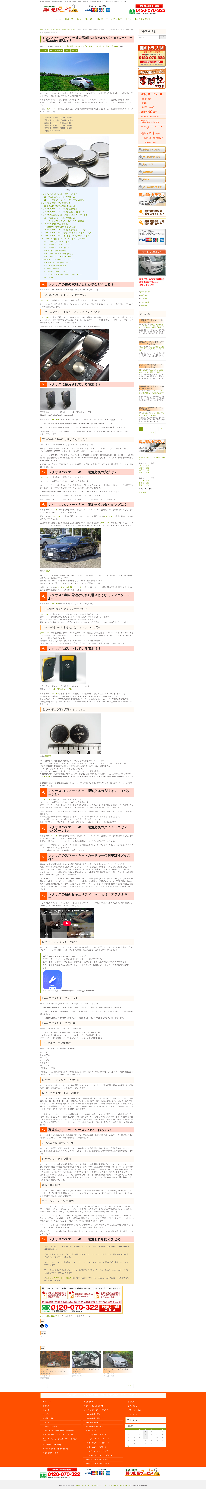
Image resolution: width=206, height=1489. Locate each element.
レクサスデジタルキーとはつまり (58, 254)
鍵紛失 (155, 349)
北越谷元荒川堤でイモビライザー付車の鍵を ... (151, 321)
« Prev (44, 1386)
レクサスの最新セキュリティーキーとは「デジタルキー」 (64, 239)
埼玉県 (154, 326)
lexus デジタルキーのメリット (57, 245)
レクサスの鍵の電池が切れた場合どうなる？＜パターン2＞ (64, 215)
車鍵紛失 (148, 327)
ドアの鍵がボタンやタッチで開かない (60, 197)
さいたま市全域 (145, 292)
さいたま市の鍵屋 (67, 46)
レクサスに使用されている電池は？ (55, 203)
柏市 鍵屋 (142, 492)
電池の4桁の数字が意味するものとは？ (60, 206)
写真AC (48, 571)
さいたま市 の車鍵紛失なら (51, 1316)
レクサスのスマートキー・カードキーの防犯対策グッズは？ (65, 236)
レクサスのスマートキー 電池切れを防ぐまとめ (61, 274)
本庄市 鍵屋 (144, 470)
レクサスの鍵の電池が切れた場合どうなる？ (59, 194)
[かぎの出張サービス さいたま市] (60, 12)
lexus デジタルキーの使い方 (56, 248)
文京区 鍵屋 (144, 480)
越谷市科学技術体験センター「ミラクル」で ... (151, 366)
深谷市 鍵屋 (144, 468)
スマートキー (52, 109)
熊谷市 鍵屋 (144, 465)
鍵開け (159, 349)
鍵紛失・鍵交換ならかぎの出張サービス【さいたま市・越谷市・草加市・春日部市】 (104, 1485)
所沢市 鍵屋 (144, 472)
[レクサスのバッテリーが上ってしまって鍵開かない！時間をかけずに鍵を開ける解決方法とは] (55, 1359)
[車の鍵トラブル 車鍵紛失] (152, 452)
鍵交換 (102, 46)
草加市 (158, 413)
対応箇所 (155, 347)
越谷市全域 (143, 295)
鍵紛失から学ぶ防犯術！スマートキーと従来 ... (151, 343)
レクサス (67, 51)
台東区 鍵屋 (144, 483)
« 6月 (127, 1446)
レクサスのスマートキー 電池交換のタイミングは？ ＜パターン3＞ (69, 233)
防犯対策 (109, 46)
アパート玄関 (154, 346)
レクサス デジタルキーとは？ (57, 242)
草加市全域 (143, 299)
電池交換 (74, 51)
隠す (71, 189)
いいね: (48, 277)
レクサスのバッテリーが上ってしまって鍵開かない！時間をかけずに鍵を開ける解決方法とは (54, 1371)
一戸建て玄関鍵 (148, 347)
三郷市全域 (143, 306)
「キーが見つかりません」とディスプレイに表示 (64, 200)
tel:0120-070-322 (126, 1)
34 (161, 429)
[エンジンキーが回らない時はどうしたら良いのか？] (86, 1359)
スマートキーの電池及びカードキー (69, 587)
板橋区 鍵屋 (144, 485)
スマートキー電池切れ (56, 51)
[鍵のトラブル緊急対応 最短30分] (152, 66)
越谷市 (158, 326)
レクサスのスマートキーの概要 (58, 256)
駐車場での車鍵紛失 (157, 327)
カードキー (44, 51)
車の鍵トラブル (81, 46)
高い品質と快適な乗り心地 (56, 262)
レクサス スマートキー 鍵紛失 (59, 1278)
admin (116, 46)
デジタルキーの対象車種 (55, 251)
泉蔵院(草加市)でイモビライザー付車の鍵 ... (151, 409)
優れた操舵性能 (51, 268)
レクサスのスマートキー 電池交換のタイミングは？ (63, 212)
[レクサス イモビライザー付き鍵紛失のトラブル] (118, 1359)
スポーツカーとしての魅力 (56, 271)
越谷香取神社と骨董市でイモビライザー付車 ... (151, 387)
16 (145, 1437)
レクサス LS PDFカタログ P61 (58, 689)
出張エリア (148, 326)
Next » (130, 1386)
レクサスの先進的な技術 (55, 265)
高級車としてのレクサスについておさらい (58, 259)
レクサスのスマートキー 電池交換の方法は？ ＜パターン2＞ (66, 230)
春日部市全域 (144, 302)
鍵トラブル (93, 46)
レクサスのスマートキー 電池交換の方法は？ (61, 209)
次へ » (152, 432)
